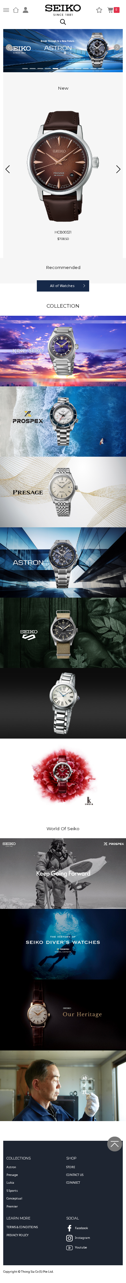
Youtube (81, 1247)
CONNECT (73, 1182)
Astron (11, 1167)
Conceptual (14, 1198)
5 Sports (12, 1191)
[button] (7, 169)
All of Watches (62, 285)
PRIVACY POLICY (17, 1235)
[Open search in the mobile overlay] (63, 22)
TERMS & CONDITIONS (22, 1227)
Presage (12, 1175)
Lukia (10, 1182)
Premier (12, 1206)
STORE (70, 1167)
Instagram (82, 1238)
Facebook (81, 1228)
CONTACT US (74, 1175)
